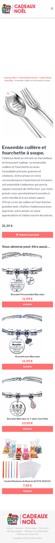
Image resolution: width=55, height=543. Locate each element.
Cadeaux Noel (10, 78)
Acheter (27, 304)
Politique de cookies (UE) (27, 534)
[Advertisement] (27, 46)
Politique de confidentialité (36, 531)
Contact (10, 528)
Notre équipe (31, 528)
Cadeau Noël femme (28, 78)
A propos (19, 528)
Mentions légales (15, 531)
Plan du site (44, 528)
